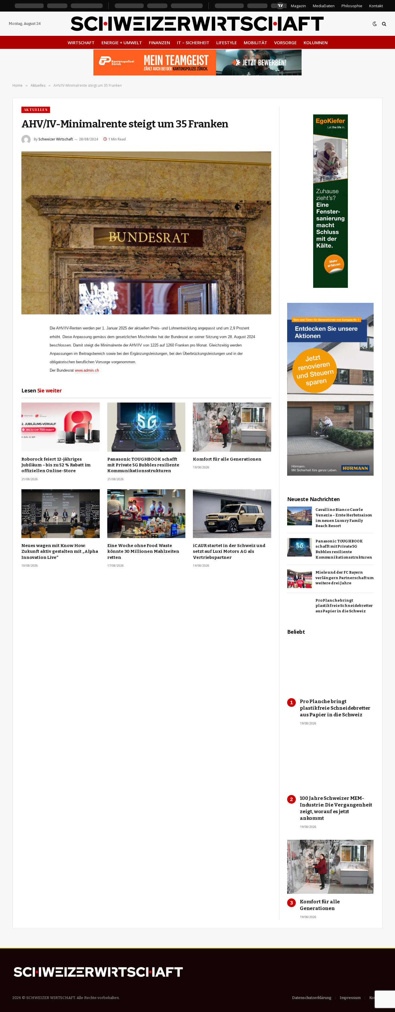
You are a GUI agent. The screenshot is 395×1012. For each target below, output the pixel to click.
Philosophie (352, 5)
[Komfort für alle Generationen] (232, 427)
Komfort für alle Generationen (227, 459)
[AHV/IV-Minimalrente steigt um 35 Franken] (146, 233)
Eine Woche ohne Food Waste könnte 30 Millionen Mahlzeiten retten (143, 551)
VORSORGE (285, 42)
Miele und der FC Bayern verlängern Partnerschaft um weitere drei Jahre (344, 577)
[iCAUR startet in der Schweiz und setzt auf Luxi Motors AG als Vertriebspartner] (232, 513)
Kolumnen (316, 42)
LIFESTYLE (226, 42)
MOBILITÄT (255, 42)
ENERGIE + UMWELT (121, 42)
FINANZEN (159, 42)
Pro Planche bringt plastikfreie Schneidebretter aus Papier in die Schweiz (344, 605)
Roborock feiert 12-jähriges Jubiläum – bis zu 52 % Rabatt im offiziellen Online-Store (56, 465)
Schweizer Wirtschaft (55, 139)
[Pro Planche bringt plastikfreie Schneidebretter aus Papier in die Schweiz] (299, 606)
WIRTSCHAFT (81, 42)
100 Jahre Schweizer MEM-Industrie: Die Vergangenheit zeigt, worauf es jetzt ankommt (336, 808)
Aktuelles (36, 109)
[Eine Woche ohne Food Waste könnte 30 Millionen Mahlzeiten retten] (146, 513)
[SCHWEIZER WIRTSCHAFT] (197, 24)
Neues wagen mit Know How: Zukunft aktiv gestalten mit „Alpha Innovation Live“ (59, 551)
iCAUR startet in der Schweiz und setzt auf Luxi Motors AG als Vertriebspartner (229, 551)
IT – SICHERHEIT (193, 42)
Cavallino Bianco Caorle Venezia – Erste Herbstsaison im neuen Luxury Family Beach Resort (343, 517)
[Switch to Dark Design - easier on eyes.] (374, 23)
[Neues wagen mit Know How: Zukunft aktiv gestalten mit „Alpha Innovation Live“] (60, 513)
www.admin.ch (87, 370)
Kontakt (376, 5)
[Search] (383, 23)
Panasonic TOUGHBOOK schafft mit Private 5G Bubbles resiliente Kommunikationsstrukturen (143, 465)
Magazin (298, 5)
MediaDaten (324, 5)
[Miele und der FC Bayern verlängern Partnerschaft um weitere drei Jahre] (299, 578)
